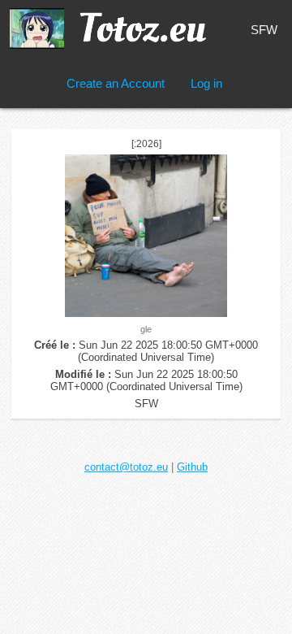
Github (192, 467)
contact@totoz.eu (126, 467)
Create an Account (116, 83)
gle (146, 329)
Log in (206, 83)
